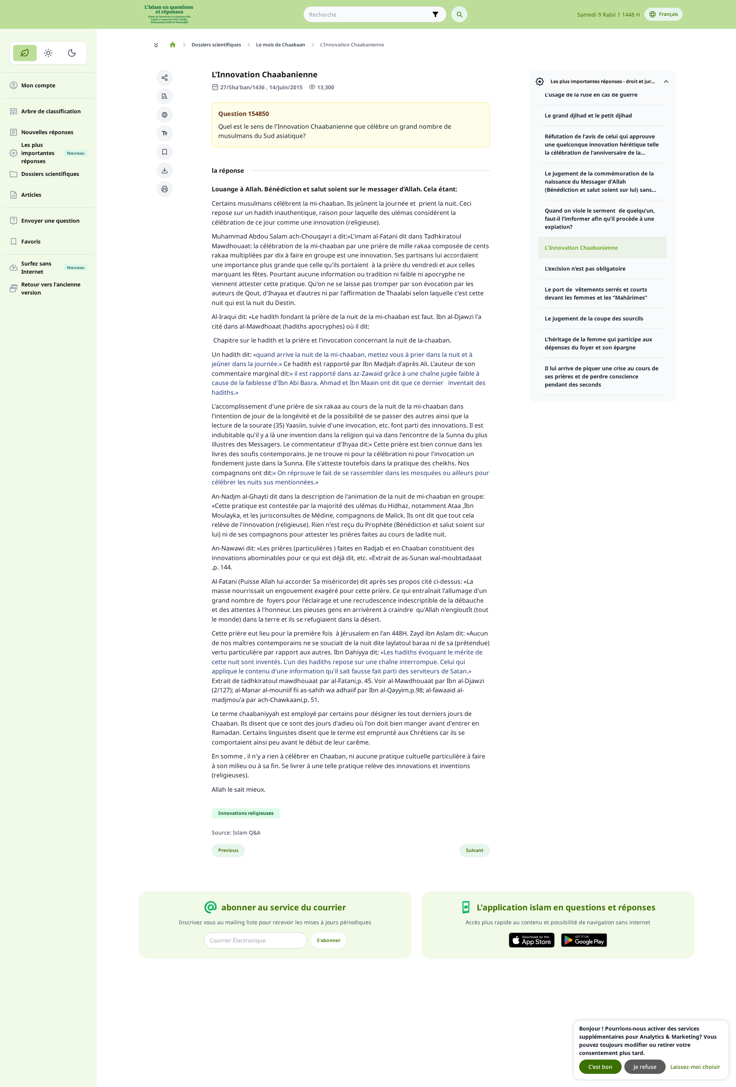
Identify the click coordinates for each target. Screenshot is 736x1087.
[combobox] (369, 14)
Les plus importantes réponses (53, 153)
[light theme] (48, 53)
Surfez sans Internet (53, 267)
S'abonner (328, 940)
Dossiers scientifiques (50, 174)
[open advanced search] (435, 14)
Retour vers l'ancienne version (50, 288)
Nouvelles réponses (47, 132)
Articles (31, 195)
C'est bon (600, 1066)
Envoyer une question (50, 221)
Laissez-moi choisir (695, 1066)
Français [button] (668, 14)
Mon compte (38, 85)
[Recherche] (459, 14)
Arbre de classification (51, 111)
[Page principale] (173, 44)
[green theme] (25, 53)
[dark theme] (71, 53)
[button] (164, 77)
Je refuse (645, 1066)
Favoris (31, 241)
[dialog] (651, 1050)
